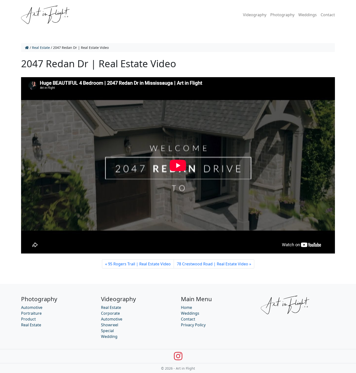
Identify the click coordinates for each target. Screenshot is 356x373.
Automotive (31, 307)
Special (107, 330)
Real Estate (41, 47)
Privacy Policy (193, 325)
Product (28, 319)
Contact (328, 14)
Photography (282, 14)
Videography (254, 14)
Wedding (109, 336)
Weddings (307, 14)
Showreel (109, 325)
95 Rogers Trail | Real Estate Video (139, 264)
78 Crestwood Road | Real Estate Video (212, 264)
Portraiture (31, 313)
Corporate (110, 313)
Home (186, 307)
